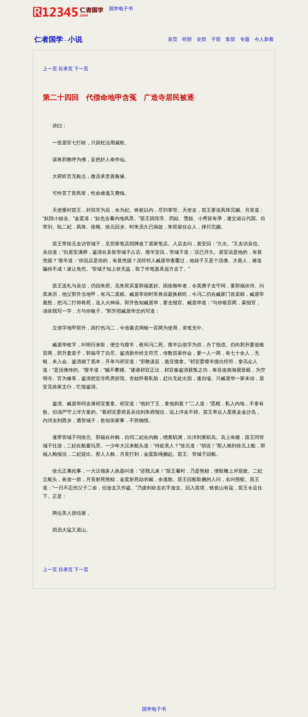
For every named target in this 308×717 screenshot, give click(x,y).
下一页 (81, 68)
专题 (245, 39)
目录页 (65, 68)
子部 (216, 39)
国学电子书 (121, 8)
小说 (75, 39)
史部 (201, 39)
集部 (230, 39)
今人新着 (264, 39)
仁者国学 (48, 39)
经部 (187, 39)
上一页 (50, 68)
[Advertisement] (154, 656)
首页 (172, 39)
